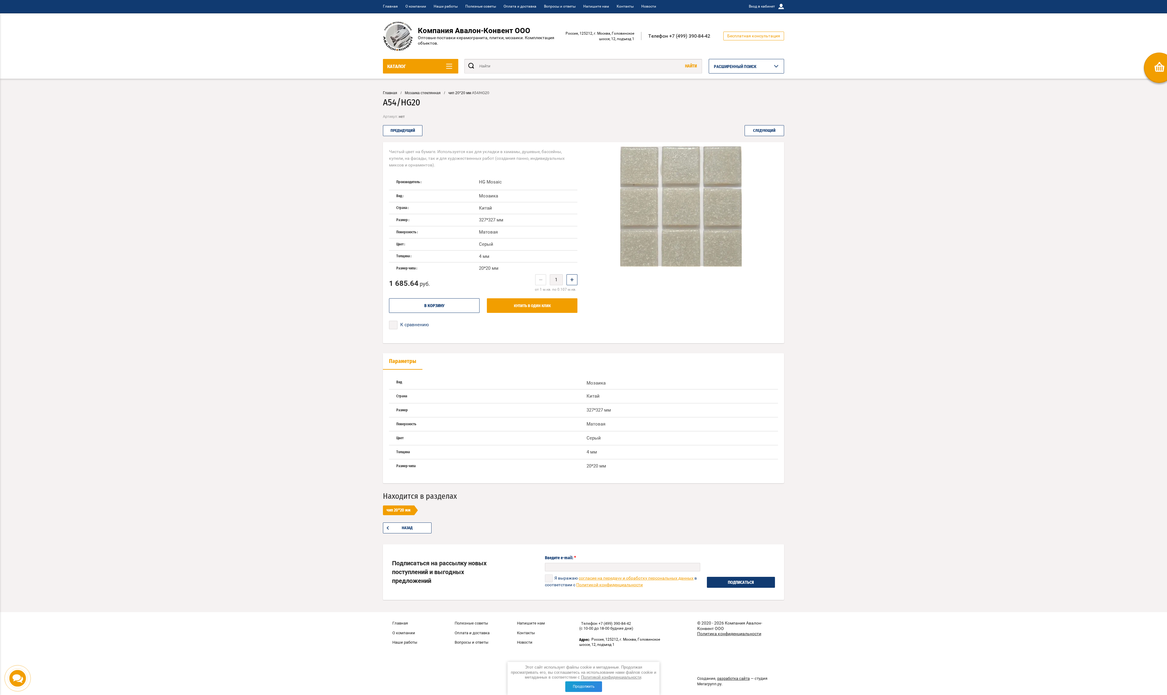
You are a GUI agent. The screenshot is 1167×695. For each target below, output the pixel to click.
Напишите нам (596, 6)
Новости (648, 6)
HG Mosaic (490, 182)
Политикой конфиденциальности (611, 677)
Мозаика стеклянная (423, 93)
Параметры (402, 361)
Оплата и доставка (520, 6)
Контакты (625, 6)
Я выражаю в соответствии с (621, 581)
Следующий (764, 131)
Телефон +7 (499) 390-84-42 (679, 36)
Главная (390, 6)
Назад (407, 528)
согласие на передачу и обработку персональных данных (636, 578)
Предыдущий (403, 131)
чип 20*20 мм (459, 93)
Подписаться (741, 582)
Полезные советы (480, 6)
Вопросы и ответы (560, 6)
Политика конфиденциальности (729, 633)
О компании (415, 6)
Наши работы (446, 6)
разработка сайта (733, 678)
